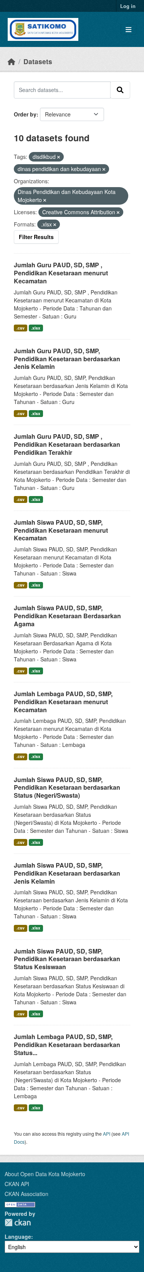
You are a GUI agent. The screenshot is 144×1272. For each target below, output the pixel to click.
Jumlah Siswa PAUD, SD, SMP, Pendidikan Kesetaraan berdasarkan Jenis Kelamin (67, 873)
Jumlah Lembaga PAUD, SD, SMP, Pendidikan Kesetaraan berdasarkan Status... (67, 1044)
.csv (21, 328)
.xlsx (35, 328)
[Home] (11, 61)
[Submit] (120, 89)
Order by (25, 114)
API (106, 1133)
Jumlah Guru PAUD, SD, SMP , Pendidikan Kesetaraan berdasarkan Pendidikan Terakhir (67, 444)
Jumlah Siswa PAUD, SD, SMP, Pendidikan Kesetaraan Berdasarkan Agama (67, 615)
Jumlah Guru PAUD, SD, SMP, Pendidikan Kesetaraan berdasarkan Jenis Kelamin (67, 358)
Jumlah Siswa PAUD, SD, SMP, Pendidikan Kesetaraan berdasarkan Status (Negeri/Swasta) (67, 787)
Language (18, 1236)
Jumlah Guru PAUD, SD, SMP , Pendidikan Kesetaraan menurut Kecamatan (61, 272)
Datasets (37, 61)
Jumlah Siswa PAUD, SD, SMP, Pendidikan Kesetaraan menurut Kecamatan (61, 530)
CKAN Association (26, 1194)
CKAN (18, 1223)
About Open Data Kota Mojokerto (45, 1174)
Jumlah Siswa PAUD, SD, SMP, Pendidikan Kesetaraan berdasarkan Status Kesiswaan (67, 959)
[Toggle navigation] (128, 29)
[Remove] (58, 157)
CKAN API (17, 1184)
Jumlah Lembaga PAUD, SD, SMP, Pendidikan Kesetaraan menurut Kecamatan (63, 701)
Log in (128, 6)
